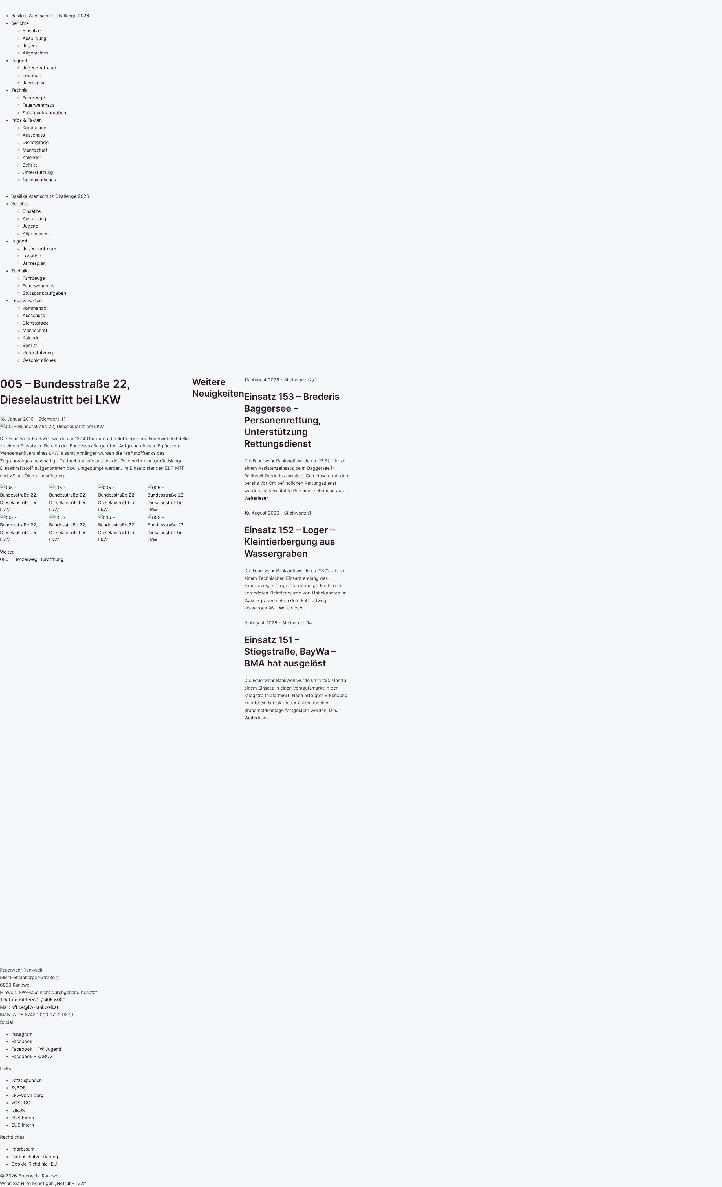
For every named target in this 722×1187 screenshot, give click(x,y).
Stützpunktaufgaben (44, 112)
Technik (19, 90)
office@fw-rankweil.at (34, 1007)
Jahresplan (34, 83)
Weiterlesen (256, 498)
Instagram (21, 1034)
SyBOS (18, 1087)
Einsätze (32, 30)
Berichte (20, 23)
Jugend (30, 45)
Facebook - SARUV (31, 1056)
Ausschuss (34, 135)
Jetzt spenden (26, 1080)
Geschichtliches (39, 179)
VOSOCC (20, 1102)
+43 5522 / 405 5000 (41, 999)
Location (32, 75)
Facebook (21, 1041)
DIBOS (18, 1110)
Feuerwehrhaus (38, 105)
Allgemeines (35, 53)
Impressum (22, 1149)
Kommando (35, 127)
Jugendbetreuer (39, 68)
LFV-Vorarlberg (27, 1095)
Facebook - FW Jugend (36, 1049)
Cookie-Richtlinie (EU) (35, 1164)
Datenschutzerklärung (34, 1156)
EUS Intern (22, 1125)
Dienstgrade (36, 142)
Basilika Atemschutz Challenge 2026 (50, 15)
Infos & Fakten (26, 120)
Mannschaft (35, 150)
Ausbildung (34, 38)
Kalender (32, 157)
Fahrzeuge (34, 97)
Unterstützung (38, 172)
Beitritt (30, 165)
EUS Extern (23, 1117)
